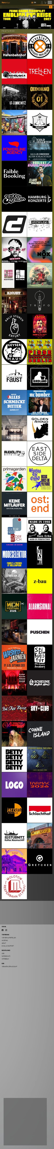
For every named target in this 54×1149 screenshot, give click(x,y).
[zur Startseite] (6, 2)
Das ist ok (10, 1141)
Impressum (5, 959)
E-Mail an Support (8, 946)
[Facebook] (2, 930)
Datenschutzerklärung (13, 1131)
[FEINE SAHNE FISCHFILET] (27, 19)
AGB (3, 953)
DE (32, 2)
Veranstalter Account (9, 966)
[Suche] (50, 7)
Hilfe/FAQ (5, 940)
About (4, 943)
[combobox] (25, 7)
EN (35, 2)
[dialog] (25, 1121)
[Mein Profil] (42, 2)
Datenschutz (6, 956)
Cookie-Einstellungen (15, 1135)
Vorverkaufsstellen (9, 937)
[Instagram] (6, 930)
